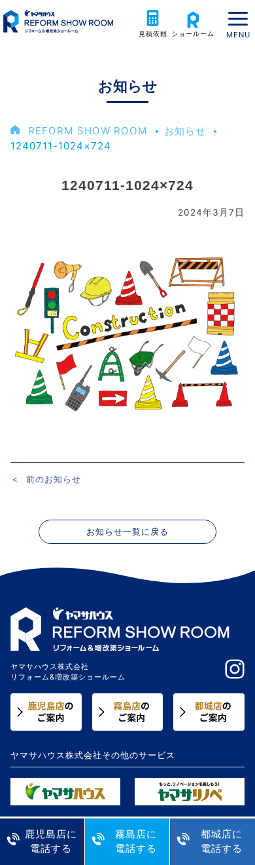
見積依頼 (153, 33)
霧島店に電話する (136, 841)
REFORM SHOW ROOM (88, 131)
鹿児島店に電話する (51, 841)
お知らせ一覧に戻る (127, 532)
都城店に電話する (222, 841)
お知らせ (185, 131)
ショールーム (192, 33)
